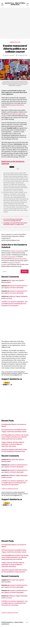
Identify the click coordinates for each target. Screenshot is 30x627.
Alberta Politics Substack (17, 174)
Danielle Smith (21, 184)
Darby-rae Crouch (15, 186)
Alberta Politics (15, 42)
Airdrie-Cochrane (14, 173)
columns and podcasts (17, 251)
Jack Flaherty (12, 194)
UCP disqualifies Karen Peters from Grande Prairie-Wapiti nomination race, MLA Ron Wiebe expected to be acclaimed (15, 437)
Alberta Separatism (18, 176)
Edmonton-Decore (8, 190)
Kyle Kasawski (21, 195)
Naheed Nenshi (24, 199)
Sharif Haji (18, 205)
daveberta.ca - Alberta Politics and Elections (15, 3)
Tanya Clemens (20, 207)
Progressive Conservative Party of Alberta (14, 202)
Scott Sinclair (12, 205)
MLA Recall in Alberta (14, 199)
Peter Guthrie (23, 200)
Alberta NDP (23, 173)
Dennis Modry (23, 187)
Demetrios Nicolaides (14, 187)
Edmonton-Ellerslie (18, 190)
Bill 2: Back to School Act (9, 179)
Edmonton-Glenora (8, 192)
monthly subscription (9, 257)
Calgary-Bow (17, 181)
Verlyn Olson (20, 210)
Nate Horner (6, 200)
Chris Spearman (13, 184)
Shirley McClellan (10, 207)
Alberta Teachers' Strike (21, 178)
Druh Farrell (13, 189)
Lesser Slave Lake (8, 197)
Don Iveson (6, 189)
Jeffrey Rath (6, 195)
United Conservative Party (15, 208)
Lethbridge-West (17, 197)
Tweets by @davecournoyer (9, 488)
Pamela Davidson (14, 200)
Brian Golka (11, 181)
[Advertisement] (15, 23)
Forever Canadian (18, 192)
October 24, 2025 (22, 55)
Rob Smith (17, 203)
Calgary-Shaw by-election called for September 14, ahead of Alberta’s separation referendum (12, 444)
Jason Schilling (21, 194)
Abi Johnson (6, 173)
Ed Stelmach (19, 189)
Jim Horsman (13, 195)
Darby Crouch (7, 186)
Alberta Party (6, 174)
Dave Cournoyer (10, 55)
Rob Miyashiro (11, 203)
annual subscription (20, 259)
